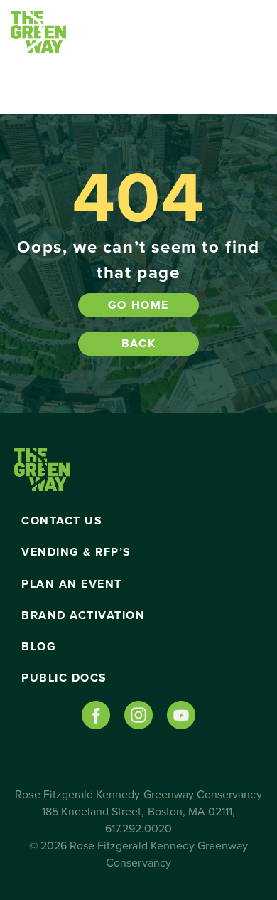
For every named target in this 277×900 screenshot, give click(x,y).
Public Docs (64, 678)
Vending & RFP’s (76, 552)
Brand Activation (83, 615)
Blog (38, 647)
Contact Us (61, 521)
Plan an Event (71, 584)
